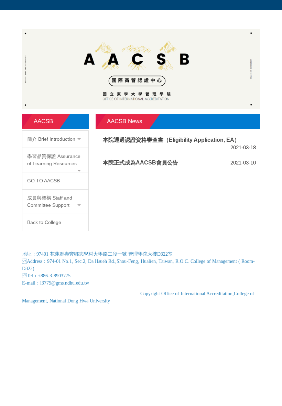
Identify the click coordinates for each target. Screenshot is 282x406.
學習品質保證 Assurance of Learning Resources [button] (53, 159)
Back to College (44, 222)
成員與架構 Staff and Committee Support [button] (49, 201)
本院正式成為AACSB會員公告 (140, 162)
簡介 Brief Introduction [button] (51, 139)
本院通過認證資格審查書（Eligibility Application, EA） (171, 140)
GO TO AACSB (43, 180)
